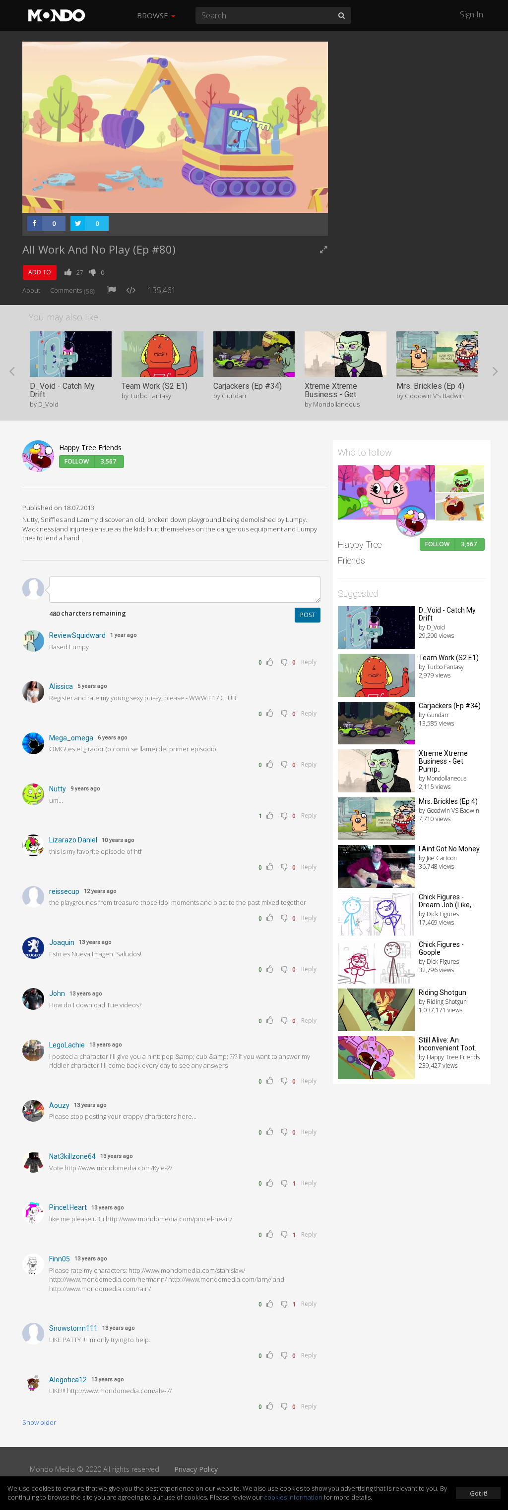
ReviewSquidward (77, 635)
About (31, 290)
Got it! (478, 1493)
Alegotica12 (68, 1380)
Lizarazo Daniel (73, 840)
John (57, 993)
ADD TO (39, 272)
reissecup (64, 891)
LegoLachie (67, 1045)
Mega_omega (71, 738)
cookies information (293, 1497)
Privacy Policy (196, 1469)
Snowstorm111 (73, 1328)
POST (307, 615)
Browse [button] (153, 15)
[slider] (160, 203)
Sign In (471, 14)
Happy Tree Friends (90, 447)
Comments (72, 290)
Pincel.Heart (68, 1207)
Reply (309, 662)
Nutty (57, 789)
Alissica (61, 686)
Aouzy (59, 1105)
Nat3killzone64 (72, 1156)
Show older (39, 1422)
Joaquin (61, 942)
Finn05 (59, 1259)
